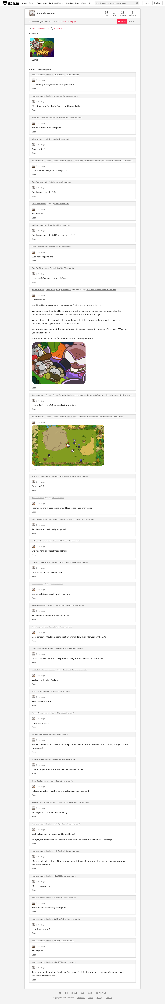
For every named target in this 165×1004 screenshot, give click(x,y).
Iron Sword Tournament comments (44, 476)
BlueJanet (57, 898)
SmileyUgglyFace (59, 824)
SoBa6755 (57, 876)
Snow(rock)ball (59, 75)
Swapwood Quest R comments (42, 117)
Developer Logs (72, 3)
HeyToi (56, 941)
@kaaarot (58, 28)
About (74, 993)
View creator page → (70, 21)
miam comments (37, 139)
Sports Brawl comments (40, 781)
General (48, 161)
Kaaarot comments (38, 75)
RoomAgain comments (39, 182)
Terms (90, 998)
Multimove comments (39, 225)
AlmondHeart (58, 96)
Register (157, 3)
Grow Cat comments (39, 204)
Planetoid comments (39, 734)
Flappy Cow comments (40, 247)
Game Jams (42, 3)
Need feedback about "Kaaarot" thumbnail (101, 290)
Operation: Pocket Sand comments (44, 562)
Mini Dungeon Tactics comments (43, 605)
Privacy (99, 998)
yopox (54, 139)
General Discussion (59, 161)
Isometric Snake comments (41, 759)
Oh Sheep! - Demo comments (42, 541)
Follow (123, 21)
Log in (147, 3)
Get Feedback (66, 290)
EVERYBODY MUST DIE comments (44, 802)
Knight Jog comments (39, 691)
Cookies (109, 998)
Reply (34, 88)
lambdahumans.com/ (40, 28)
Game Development (53, 290)
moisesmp (78, 161)
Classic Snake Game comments (43, 648)
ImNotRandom (59, 851)
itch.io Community (38, 161)
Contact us (101, 993)
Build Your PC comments (40, 268)
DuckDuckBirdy (59, 919)
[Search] (137, 3)
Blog (90, 993)
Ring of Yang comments (40, 627)
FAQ (82, 993)
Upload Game (57, 3)
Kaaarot (34, 59)
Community (86, 3)
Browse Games (28, 3)
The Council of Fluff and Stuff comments (45, 519)
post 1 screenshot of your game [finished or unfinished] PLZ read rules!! (108, 161)
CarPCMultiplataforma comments (43, 670)
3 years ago (40, 80)
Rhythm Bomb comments (40, 713)
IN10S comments (38, 498)
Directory (81, 998)
